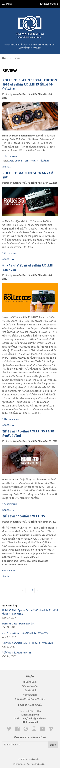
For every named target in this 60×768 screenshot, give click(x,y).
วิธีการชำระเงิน (30, 686)
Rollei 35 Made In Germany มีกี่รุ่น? (19, 623)
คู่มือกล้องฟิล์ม (30, 690)
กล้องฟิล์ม (44, 160)
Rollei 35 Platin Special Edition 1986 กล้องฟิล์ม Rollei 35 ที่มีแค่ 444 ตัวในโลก (29, 84)
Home (5, 58)
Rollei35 (34, 160)
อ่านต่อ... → (8, 166)
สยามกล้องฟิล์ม (32, 759)
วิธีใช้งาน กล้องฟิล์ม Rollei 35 (23, 516)
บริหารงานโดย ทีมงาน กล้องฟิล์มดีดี (28, 764)
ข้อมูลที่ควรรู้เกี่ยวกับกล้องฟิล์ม (30, 699)
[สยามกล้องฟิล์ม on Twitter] (9, 729)
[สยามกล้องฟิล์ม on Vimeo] (51, 729)
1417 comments (10, 419)
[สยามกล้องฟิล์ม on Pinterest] (25, 729)
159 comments (9, 253)
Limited (18, 160)
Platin (25, 160)
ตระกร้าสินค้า (51, 3)
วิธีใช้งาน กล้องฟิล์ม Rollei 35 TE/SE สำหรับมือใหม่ (27, 643)
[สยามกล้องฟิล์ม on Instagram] (34, 729)
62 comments (9, 570)
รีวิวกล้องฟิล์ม (30, 695)
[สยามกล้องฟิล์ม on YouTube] (42, 729)
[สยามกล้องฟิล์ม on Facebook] (17, 729)
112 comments (9, 156)
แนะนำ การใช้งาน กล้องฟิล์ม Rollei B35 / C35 (25, 633)
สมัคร (53, 744)
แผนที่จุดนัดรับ (30, 682)
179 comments (9, 504)
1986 (10, 160)
